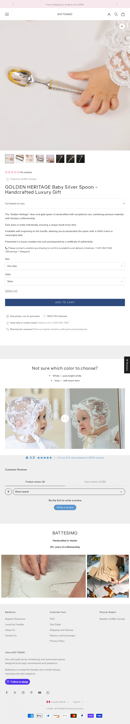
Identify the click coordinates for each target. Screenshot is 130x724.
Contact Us (11, 635)
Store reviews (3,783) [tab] (95, 481)
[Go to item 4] (40, 158)
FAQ (52, 618)
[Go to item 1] (9, 158)
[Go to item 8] (80, 158)
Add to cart (65, 302)
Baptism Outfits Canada (112, 618)
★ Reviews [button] (127, 365)
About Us (10, 630)
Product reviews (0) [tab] (35, 481)
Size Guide (55, 624)
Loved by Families (14, 624)
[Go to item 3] (29, 158)
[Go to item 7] (70, 158)
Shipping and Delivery (61, 630)
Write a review (65, 507)
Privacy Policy (57, 641)
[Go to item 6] (60, 158)
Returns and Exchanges (62, 635)
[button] (12, 172)
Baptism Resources (15, 618)
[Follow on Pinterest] (31, 692)
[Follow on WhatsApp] (47, 692)
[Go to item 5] (50, 158)
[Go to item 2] (19, 158)
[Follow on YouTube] (39, 692)
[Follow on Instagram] (23, 692)
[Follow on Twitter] (14, 692)
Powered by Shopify (75, 708)
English (76, 702)
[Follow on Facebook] (6, 692)
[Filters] (8, 492)
